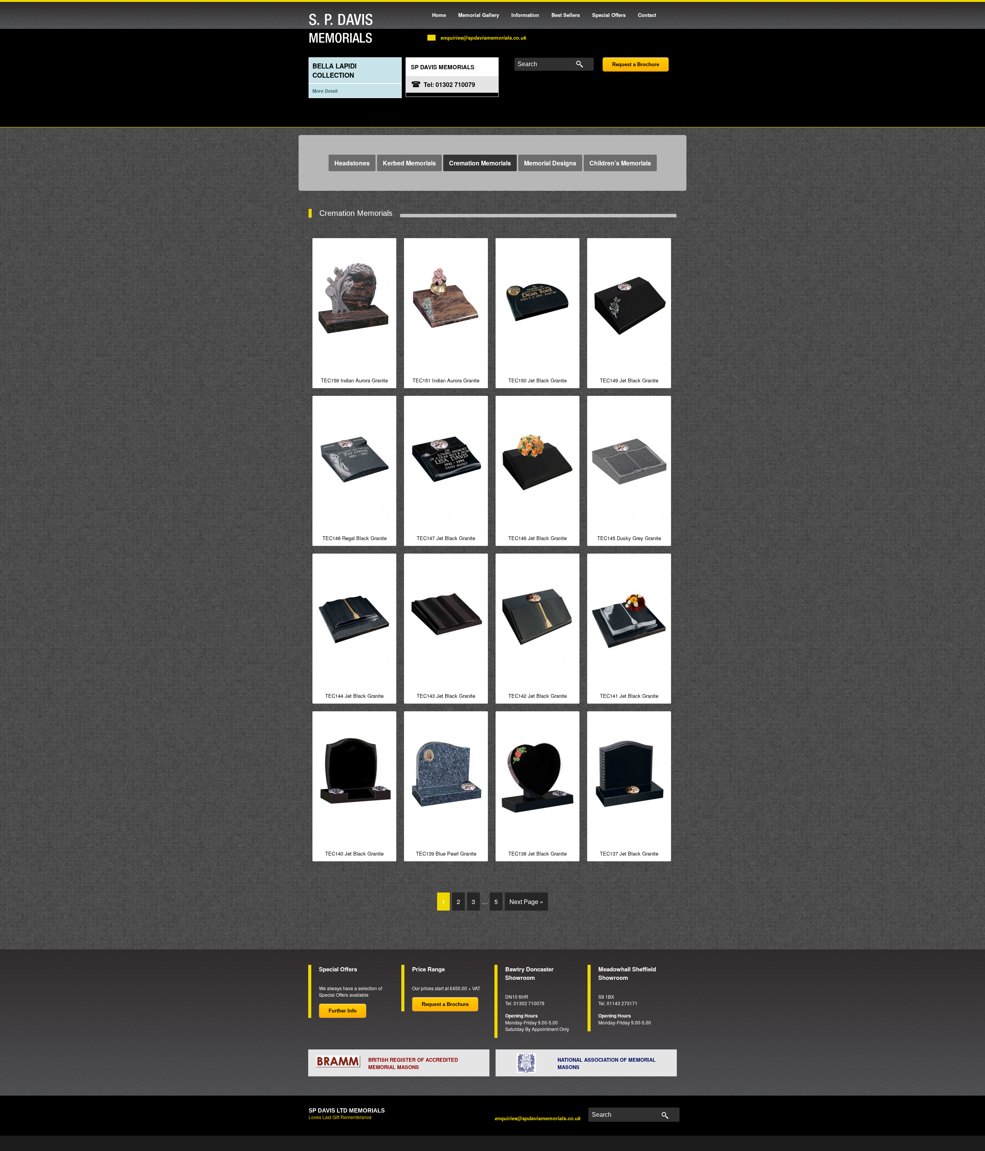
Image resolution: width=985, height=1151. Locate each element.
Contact (647, 14)
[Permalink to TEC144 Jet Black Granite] (354, 619)
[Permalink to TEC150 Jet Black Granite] (537, 304)
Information (525, 14)
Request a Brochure (635, 64)
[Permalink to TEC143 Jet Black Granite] (446, 619)
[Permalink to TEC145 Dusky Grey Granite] (629, 461)
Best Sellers (565, 14)
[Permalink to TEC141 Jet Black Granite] (629, 619)
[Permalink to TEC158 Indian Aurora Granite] (354, 304)
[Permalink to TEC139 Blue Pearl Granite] (446, 777)
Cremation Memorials (480, 162)
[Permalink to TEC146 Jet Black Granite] (537, 461)
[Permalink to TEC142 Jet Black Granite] (537, 619)
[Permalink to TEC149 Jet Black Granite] (629, 304)
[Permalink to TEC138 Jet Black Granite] (537, 777)
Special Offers (609, 14)
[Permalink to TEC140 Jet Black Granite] (354, 777)
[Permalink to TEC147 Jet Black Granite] (446, 461)
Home (439, 14)
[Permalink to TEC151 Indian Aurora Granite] (446, 304)
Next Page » (526, 901)
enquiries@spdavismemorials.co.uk (483, 37)
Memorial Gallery (478, 14)
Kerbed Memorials (409, 162)
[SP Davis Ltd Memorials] (343, 29)
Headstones (352, 162)
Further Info (343, 1011)
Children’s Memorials (620, 162)
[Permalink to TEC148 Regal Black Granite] (354, 461)
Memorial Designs (550, 162)
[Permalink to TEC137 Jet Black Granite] (629, 777)
